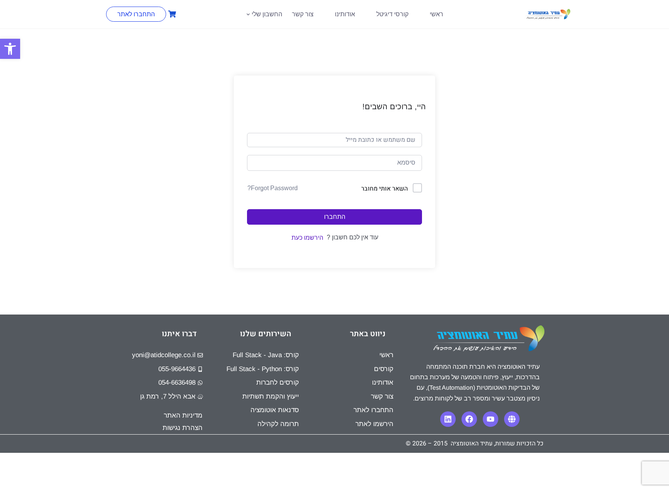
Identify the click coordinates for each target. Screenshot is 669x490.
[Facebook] (469, 419)
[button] (10, 49)
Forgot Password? (272, 188)
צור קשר (303, 14)
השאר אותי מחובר (384, 188)
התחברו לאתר (136, 14)
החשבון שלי (267, 14)
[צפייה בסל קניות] (171, 14)
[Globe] (512, 419)
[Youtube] (490, 419)
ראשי (436, 14)
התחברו (334, 216)
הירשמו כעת (307, 237)
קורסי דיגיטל (392, 14)
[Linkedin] (448, 419)
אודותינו (345, 14)
